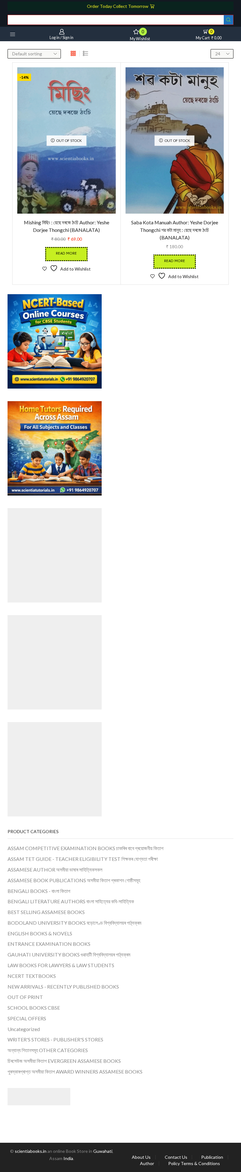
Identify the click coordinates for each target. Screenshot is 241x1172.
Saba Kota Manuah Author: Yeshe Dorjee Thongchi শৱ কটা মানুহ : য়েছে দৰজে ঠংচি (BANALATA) (174, 229)
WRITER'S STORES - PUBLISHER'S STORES (55, 1039)
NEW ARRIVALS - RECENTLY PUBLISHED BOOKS (63, 987)
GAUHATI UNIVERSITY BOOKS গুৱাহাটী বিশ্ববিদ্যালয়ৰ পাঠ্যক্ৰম (69, 954)
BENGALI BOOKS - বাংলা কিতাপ (39, 891)
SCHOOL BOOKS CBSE (34, 1008)
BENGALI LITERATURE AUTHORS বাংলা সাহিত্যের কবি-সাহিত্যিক (71, 901)
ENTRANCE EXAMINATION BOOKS (49, 944)
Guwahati (102, 1151)
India (68, 1158)
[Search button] (228, 20)
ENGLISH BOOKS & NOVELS (40, 933)
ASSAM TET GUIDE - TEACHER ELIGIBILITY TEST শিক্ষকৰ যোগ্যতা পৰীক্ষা (83, 859)
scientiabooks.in (30, 1151)
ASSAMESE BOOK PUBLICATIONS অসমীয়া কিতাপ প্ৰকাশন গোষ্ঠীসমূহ (74, 880)
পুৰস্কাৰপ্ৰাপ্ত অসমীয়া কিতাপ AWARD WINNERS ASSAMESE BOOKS (75, 1071)
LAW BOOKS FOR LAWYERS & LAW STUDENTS (61, 965)
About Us (141, 1157)
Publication (212, 1157)
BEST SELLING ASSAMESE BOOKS (46, 912)
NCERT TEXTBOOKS (32, 976)
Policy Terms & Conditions (194, 1163)
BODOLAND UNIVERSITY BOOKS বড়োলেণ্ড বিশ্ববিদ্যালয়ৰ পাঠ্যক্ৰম (74, 923)
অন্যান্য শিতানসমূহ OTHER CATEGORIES (48, 1050)
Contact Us (176, 1157)
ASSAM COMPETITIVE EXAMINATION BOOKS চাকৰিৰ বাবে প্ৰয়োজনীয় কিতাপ (85, 848)
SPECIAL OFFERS (27, 1018)
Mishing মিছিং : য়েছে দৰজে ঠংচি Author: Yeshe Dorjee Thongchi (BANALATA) (66, 226)
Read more (66, 254)
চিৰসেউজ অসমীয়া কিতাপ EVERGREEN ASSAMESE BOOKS (64, 1061)
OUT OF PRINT (25, 997)
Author (147, 1163)
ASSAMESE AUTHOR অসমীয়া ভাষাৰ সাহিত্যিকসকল (55, 869)
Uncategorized (24, 1029)
